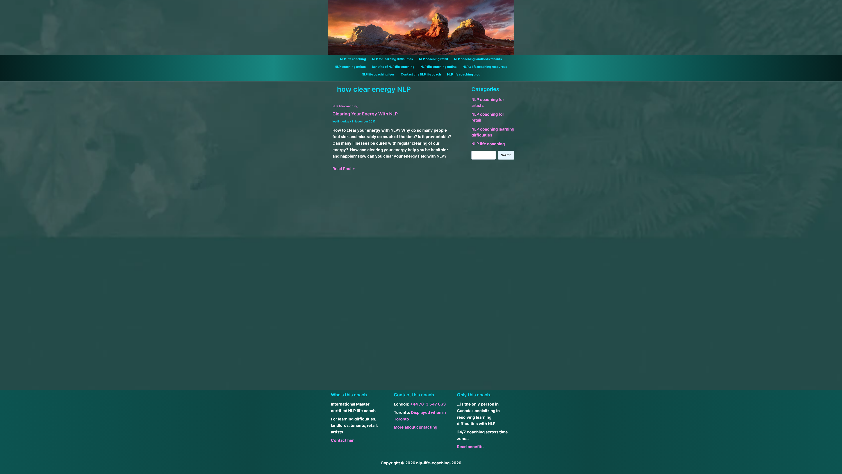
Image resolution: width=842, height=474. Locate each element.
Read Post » (343, 169)
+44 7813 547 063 (428, 404)
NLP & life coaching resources (485, 66)
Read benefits (470, 446)
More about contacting (415, 427)
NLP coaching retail (433, 59)
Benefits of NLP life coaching (393, 66)
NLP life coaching (353, 59)
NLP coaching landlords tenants (478, 59)
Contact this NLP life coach (421, 74)
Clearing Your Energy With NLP (365, 114)
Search (506, 155)
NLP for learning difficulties (392, 59)
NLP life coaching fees (378, 74)
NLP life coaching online (439, 66)
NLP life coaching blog (463, 74)
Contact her (342, 440)
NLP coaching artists (350, 66)
